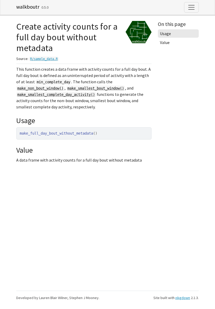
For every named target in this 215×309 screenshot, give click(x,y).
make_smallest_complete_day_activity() (56, 94)
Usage (165, 33)
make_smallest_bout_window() (95, 88)
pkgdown (182, 297)
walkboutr (27, 6)
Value (165, 42)
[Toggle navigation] (191, 7)
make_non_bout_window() (40, 88)
